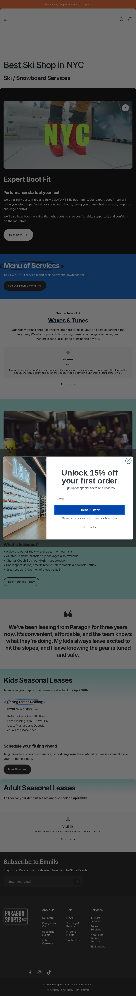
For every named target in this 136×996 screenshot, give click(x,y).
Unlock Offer (90, 510)
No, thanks (89, 527)
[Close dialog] (128, 461)
